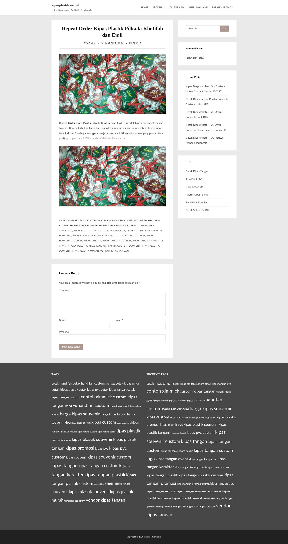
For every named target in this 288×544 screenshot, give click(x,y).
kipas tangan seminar (161, 491)
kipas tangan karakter (148, 241)
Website (64, 332)
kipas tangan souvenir (191, 491)
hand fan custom (175, 409)
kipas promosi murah (178, 433)
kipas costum (84, 423)
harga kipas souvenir (113, 226)
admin (91, 43)
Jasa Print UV (194, 179)
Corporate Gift (194, 187)
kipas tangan (92, 241)
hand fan (71, 406)
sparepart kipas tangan (155, 507)
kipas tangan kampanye (202, 459)
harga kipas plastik (120, 406)
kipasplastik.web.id (65, 5)
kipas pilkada (116, 231)
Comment (65, 290)
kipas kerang (70, 432)
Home (144, 8)
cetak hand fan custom (89, 383)
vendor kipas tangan (114, 251)
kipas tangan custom (117, 241)
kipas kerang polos (106, 432)
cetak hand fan (62, 383)
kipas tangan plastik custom (108, 246)
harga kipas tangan (113, 414)
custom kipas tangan (104, 221)
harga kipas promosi (84, 226)
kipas (74, 423)
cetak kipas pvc (89, 389)
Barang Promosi (223, 8)
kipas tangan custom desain (177, 451)
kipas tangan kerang (186, 467)
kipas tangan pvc (222, 483)
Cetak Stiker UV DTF (198, 210)
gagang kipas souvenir (196, 401)
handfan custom (131, 221)
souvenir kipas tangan (219, 498)
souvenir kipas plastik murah (79, 251)
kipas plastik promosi (61, 440)
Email (119, 320)
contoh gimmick (77, 221)
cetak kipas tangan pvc (218, 384)
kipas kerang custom (87, 432)
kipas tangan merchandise (213, 467)
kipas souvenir (76, 457)
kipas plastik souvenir (92, 439)
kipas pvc (101, 448)
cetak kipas (110, 384)
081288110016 (195, 58)
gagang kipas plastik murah (157, 401)
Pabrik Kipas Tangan (197, 194)
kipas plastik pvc (171, 424)
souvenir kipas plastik (144, 246)
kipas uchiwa (99, 484)
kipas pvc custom (133, 236)
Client (136, 43)
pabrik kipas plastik (118, 484)
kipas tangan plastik (73, 246)
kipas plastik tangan (87, 236)
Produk (157, 8)
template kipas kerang (74, 501)
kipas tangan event (172, 459)
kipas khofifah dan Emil (90, 231)
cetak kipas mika (127, 383)
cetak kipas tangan (114, 389)
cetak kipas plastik (65, 389)
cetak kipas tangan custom (188, 384)
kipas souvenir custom (109, 457)
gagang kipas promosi (177, 401)
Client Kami (177, 8)
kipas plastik (135, 231)
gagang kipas (223, 391)
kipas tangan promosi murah (193, 484)
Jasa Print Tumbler (196, 202)
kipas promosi (111, 236)
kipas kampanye (124, 423)
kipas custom (138, 226)
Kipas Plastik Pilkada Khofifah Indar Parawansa (97, 138)
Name (63, 320)
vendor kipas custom (203, 506)
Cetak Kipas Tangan (197, 171)
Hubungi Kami (198, 8)
